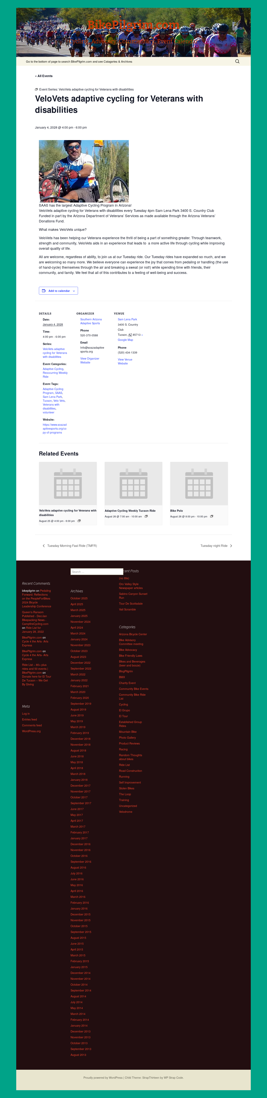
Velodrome (125, 812)
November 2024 (80, 622)
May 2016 (77, 885)
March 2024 (78, 633)
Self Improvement (130, 782)
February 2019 (80, 733)
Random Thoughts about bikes (130, 757)
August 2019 (78, 709)
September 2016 (81, 861)
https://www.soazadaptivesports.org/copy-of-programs (55, 428)
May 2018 (77, 762)
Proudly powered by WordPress (103, 1077)
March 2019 (78, 727)
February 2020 (80, 698)
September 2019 (81, 703)
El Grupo (124, 710)
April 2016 (77, 891)
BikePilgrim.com (32, 637)
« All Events (44, 76)
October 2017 (79, 797)
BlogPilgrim (126, 671)
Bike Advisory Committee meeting (131, 642)
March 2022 (78, 674)
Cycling (123, 704)
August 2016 (78, 867)
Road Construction (130, 771)
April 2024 (77, 627)
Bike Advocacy (128, 650)
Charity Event (127, 683)
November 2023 (80, 645)
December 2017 (80, 785)
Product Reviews (129, 743)
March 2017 (78, 826)
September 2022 (81, 668)
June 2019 (77, 715)
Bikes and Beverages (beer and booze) (132, 663)
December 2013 (80, 1031)
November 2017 (80, 791)
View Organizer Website (89, 360)
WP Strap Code (173, 1077)
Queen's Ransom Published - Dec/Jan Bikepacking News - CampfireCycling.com (35, 618)
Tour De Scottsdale (131, 603)
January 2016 (79, 908)
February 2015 (80, 961)
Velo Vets (59, 400)
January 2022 (79, 680)
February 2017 (80, 832)
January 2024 (79, 639)
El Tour (123, 716)
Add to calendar (59, 291)
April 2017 (77, 821)
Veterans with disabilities (51, 406)
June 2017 (77, 809)
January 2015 (79, 967)
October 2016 (79, 856)
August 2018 (78, 750)
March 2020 (78, 692)
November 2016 (80, 850)
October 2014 (79, 984)
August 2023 (78, 657)
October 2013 (79, 1043)
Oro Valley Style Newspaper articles (131, 586)
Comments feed (32, 725)
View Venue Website (125, 361)
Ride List (124, 765)
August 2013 (78, 1055)
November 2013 (80, 1037)
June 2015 (77, 943)
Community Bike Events (133, 689)
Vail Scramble (127, 609)
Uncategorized (128, 806)
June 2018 (77, 756)
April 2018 (77, 768)
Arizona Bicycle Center (133, 634)
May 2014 (77, 1008)
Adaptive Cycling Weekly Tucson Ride (130, 511)
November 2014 (80, 979)
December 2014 (80, 973)
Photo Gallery (127, 737)
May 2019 (77, 721)
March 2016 (78, 897)
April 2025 (77, 604)
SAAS (58, 393)
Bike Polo (176, 511)
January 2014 (79, 1025)
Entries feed (29, 719)
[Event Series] (79, 521)
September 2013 (81, 1049)
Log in (26, 713)
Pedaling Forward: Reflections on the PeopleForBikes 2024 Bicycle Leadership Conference (36, 598)
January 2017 (79, 838)
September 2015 (81, 932)
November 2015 (80, 920)
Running (124, 776)
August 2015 (78, 938)
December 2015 (80, 914)
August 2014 (78, 996)
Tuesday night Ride (214, 545)
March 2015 (78, 955)
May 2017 (77, 815)
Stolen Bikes (126, 788)
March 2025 (78, 610)
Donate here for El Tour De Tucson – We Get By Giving (36, 680)
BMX (122, 677)
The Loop (125, 794)
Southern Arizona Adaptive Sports (91, 321)
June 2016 (77, 879)
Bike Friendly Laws (130, 655)
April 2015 (77, 949)
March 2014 (78, 1014)
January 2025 (79, 616)
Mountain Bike (128, 732)
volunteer (48, 412)
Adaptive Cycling (53, 369)
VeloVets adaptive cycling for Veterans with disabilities (55, 353)
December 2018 (80, 739)
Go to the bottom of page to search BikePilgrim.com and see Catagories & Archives (79, 61)
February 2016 (80, 902)
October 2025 (79, 598)
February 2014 (80, 1020)
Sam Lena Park (52, 397)
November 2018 (80, 744)
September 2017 (81, 803)
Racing (123, 749)
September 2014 (81, 990)
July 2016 (76, 873)
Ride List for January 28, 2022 (33, 629)
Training (124, 800)
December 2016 (80, 844)
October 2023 (79, 651)
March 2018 (78, 774)
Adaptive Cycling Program (53, 391)
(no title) (124, 578)
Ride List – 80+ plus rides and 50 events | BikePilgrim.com (35, 668)
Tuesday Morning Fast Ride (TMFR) (72, 545)
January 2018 (79, 780)
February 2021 (80, 686)
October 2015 (79, 926)
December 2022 (80, 662)
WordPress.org (31, 731)
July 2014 (76, 1002)
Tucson (47, 400)
